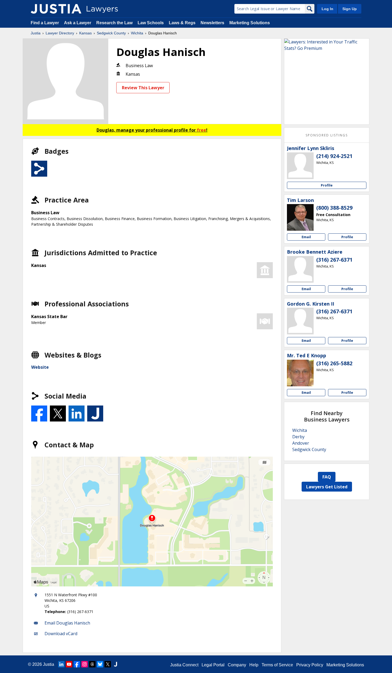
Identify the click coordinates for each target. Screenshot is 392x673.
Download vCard (61, 633)
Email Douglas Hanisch (67, 623)
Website (40, 367)
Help (253, 665)
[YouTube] (69, 664)
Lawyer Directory (60, 33)
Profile (327, 185)
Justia (36, 33)
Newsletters (212, 23)
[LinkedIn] (61, 664)
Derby (298, 437)
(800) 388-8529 (334, 207)
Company (237, 665)
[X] (108, 664)
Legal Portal (213, 665)
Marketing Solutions (249, 23)
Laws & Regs (182, 23)
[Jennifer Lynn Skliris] (300, 165)
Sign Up (349, 9)
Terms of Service (277, 665)
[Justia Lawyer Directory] (56, 9)
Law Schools (151, 23)
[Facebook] (77, 664)
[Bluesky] (100, 664)
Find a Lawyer (45, 23)
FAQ (326, 477)
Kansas (85, 33)
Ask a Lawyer (78, 23)
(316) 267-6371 (334, 259)
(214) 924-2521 (334, 156)
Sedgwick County (111, 33)
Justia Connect (184, 665)
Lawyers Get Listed (326, 487)
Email (306, 236)
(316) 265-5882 (334, 363)
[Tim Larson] (300, 217)
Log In (327, 9)
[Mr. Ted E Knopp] (300, 373)
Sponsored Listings (327, 135)
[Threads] (92, 664)
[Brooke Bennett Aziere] (300, 269)
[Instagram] (84, 664)
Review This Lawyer (143, 88)
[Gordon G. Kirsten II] (300, 321)
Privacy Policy (309, 665)
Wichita (137, 33)
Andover (300, 443)
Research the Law (114, 23)
